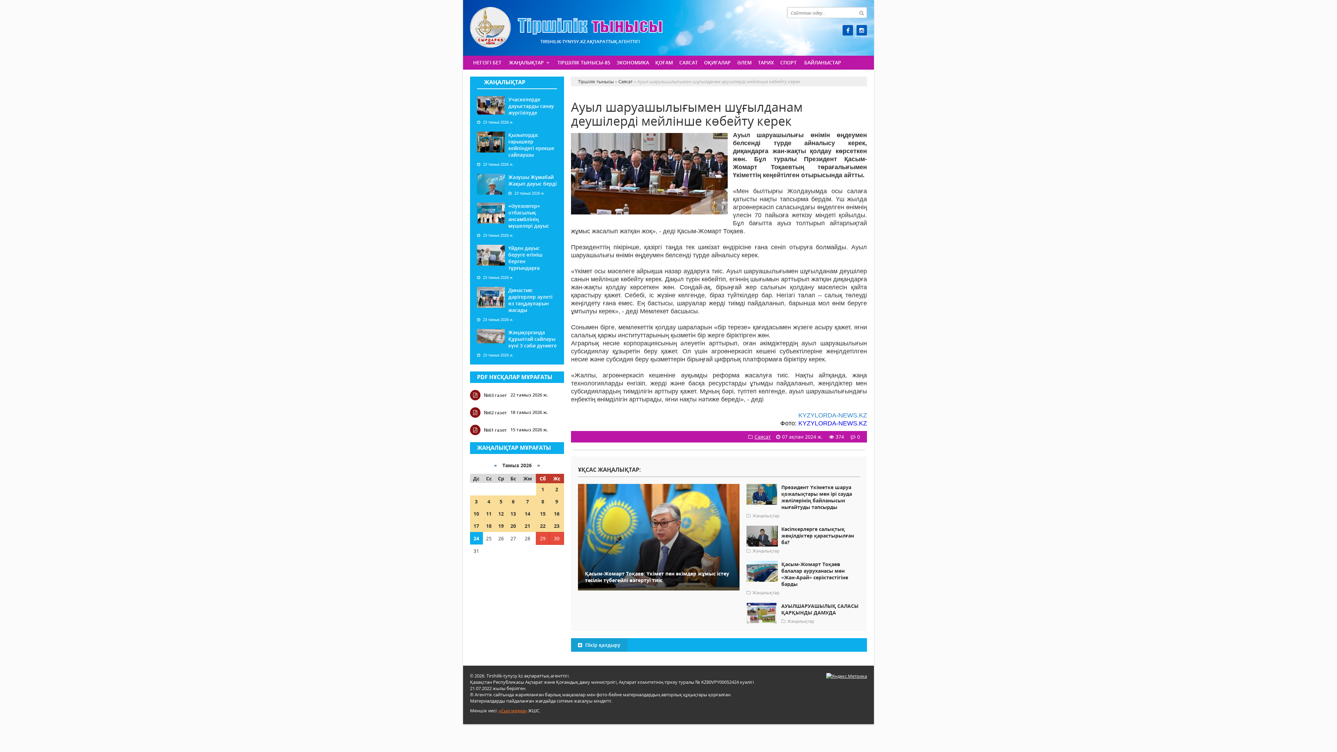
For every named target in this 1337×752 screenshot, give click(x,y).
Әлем (744, 62)
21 (527, 526)
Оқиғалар (717, 62)
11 (489, 513)
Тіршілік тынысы (566, 27)
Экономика (633, 62)
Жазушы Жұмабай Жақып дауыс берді (532, 180)
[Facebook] (848, 30)
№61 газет (495, 430)
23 (557, 526)
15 (543, 513)
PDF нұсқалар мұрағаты (515, 377)
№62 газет (495, 412)
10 (476, 513)
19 (501, 526)
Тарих (766, 62)
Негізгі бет (487, 62)
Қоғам (664, 62)
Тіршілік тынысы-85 (583, 62)
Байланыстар (822, 62)
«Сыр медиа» (513, 710)
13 (513, 513)
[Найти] (861, 12)
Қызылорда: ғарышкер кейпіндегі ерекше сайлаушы (531, 145)
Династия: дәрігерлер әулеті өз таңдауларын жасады (530, 300)
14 (527, 513)
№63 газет (495, 395)
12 (501, 513)
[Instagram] (862, 30)
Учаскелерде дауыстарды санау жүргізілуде (531, 106)
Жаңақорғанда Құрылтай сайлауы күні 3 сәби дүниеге (532, 339)
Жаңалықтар (526, 62)
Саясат (688, 62)
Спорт (788, 62)
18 (489, 526)
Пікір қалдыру (602, 645)
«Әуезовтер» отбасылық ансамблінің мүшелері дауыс (528, 216)
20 (513, 526)
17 (476, 526)
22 (543, 526)
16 (557, 513)
